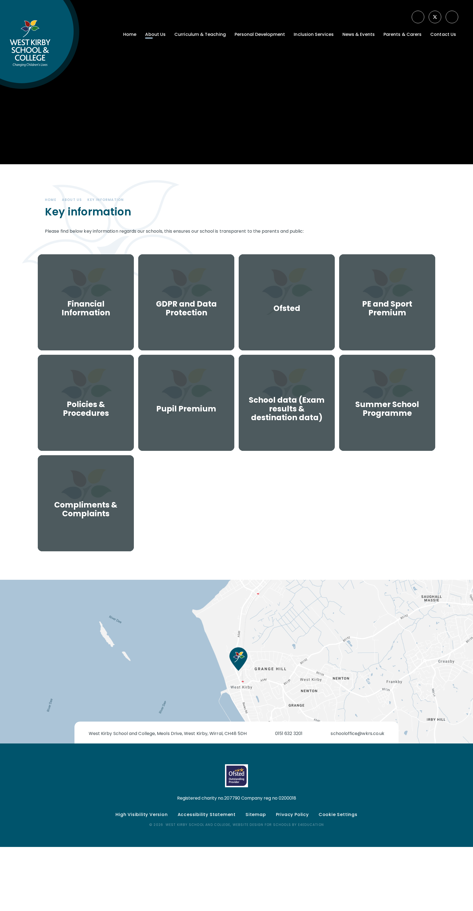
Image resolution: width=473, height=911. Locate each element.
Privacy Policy (292, 814)
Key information (105, 199)
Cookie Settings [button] (338, 814)
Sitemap (256, 814)
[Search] (452, 17)
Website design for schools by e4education (278, 824)
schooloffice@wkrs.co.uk (357, 733)
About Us (72, 199)
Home (50, 199)
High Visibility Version (142, 814)
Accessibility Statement (207, 814)
